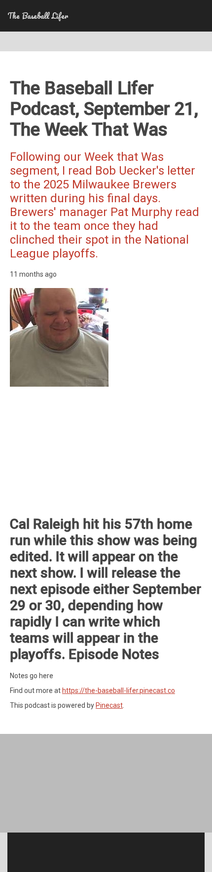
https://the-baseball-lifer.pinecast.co (118, 690)
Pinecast (109, 705)
